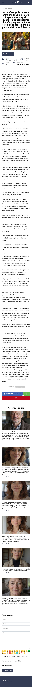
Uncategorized (7, 54)
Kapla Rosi (16, 2)
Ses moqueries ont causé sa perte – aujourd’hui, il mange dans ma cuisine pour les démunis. (16, 569)
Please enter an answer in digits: (11, 661)
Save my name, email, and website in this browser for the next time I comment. (17, 657)
